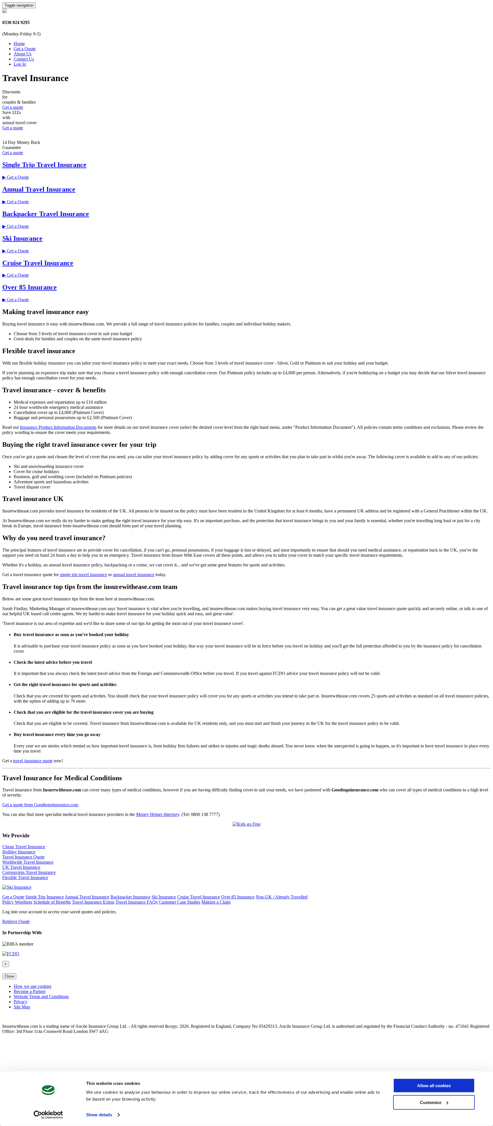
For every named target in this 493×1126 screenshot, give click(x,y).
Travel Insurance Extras (93, 902)
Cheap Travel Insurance (23, 846)
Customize (430, 1102)
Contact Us (24, 59)
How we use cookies (32, 986)
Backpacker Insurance (130, 896)
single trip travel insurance (83, 574)
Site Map (22, 1006)
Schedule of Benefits (52, 902)
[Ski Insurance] (16, 887)
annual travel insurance (133, 574)
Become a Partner (30, 991)
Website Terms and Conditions (41, 996)
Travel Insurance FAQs (136, 902)
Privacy (20, 1001)
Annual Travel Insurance (38, 189)
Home (19, 43)
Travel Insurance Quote (23, 856)
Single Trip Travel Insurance (44, 164)
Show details (99, 1114)
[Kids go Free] (246, 824)
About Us (22, 53)
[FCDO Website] (10, 953)
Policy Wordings (17, 902)
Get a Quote (25, 48)
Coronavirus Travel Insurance (29, 872)
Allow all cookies (434, 1085)
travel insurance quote (32, 760)
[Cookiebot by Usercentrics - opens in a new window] (48, 1115)
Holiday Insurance (18, 851)
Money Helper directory (157, 814)
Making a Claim (216, 902)
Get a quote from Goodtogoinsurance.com (40, 804)
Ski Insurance (22, 238)
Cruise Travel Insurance (37, 263)
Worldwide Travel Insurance (27, 862)
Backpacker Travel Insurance (45, 214)
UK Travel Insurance (21, 867)
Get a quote (12, 107)
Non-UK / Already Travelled (282, 896)
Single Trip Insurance (44, 896)
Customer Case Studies (179, 902)
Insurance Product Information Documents (58, 427)
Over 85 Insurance (29, 287)
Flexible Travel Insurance (25, 877)
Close (9, 976)
